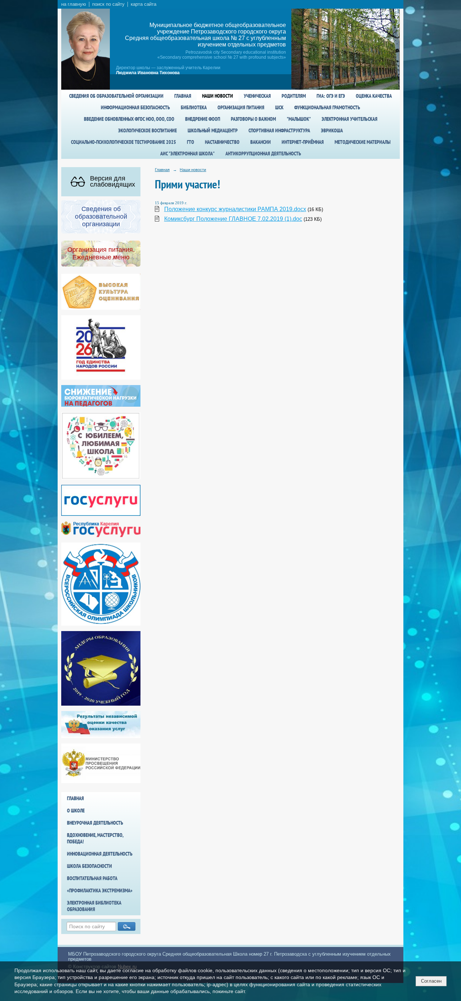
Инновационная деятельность (100, 853)
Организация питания (241, 107)
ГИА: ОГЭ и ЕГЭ (331, 96)
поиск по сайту (108, 4)
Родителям (294, 96)
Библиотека (194, 107)
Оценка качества (374, 96)
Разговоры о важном (253, 119)
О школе (76, 810)
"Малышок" (299, 119)
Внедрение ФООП (202, 119)
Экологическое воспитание (147, 130)
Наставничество (222, 142)
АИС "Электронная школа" (187, 153)
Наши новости (217, 96)
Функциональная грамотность (327, 107)
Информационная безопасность (135, 107)
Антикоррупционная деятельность (263, 153)
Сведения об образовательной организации (116, 96)
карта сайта (143, 4)
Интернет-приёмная (303, 142)
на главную (73, 4)
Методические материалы (362, 142)
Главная (182, 96)
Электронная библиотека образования (94, 905)
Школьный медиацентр (213, 130)
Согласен (431, 981)
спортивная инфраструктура (279, 130)
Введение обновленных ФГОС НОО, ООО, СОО (129, 119)
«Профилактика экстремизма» (100, 890)
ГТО (190, 142)
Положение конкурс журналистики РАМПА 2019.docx (235, 209)
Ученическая (257, 96)
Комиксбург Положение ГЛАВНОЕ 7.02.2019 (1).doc (233, 219)
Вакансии (260, 142)
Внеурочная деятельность (95, 822)
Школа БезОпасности (89, 866)
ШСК (279, 107)
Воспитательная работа (92, 878)
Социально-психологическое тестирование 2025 (123, 142)
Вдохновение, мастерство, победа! (95, 838)
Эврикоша (332, 130)
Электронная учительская (349, 119)
